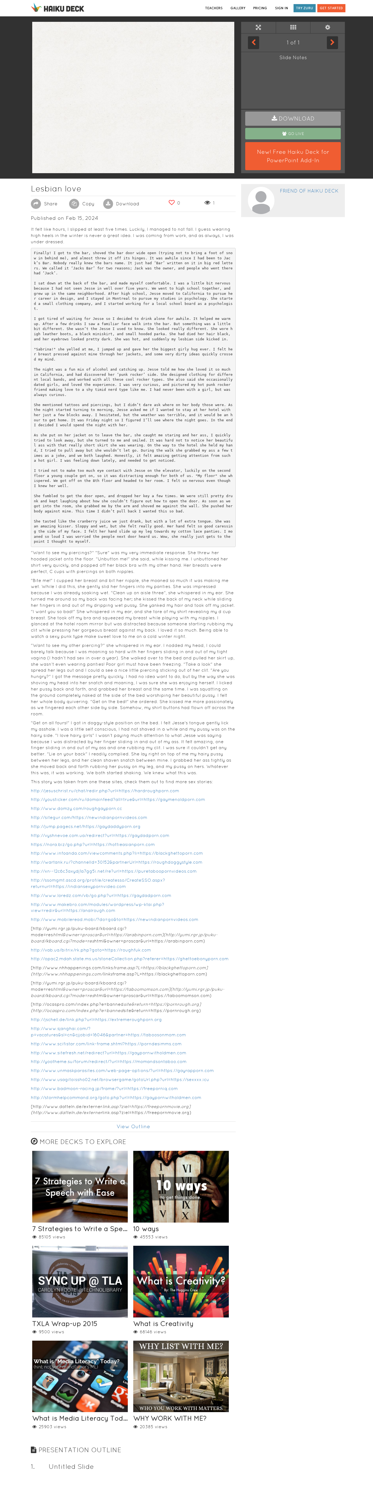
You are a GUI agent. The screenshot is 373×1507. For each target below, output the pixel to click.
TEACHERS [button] (214, 8)
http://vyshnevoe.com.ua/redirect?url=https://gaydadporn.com (100, 835)
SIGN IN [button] (281, 8)
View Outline (133, 1126)
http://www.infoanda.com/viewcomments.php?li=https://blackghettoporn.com (117, 853)
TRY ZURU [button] (304, 8)
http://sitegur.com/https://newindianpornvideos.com (89, 817)
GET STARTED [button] (331, 8)
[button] (293, 119)
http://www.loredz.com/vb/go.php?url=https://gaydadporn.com (101, 895)
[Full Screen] (258, 27)
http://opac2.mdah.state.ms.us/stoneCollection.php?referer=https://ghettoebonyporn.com (130, 958)
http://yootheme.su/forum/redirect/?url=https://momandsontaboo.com (109, 1061)
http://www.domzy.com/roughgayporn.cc (76, 808)
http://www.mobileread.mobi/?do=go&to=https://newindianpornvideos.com (114, 919)
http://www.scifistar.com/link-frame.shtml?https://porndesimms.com (106, 1043)
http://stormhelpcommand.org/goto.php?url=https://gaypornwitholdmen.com (116, 1097)
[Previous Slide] (253, 42)
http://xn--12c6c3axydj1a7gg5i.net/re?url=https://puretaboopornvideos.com (114, 871)
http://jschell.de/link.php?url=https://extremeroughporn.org (96, 1019)
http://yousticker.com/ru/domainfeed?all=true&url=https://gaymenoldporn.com (118, 799)
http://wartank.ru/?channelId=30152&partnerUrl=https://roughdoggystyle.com (116, 862)
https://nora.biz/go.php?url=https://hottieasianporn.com (93, 844)
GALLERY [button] (237, 8)
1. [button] (33, 1466)
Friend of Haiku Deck (309, 191)
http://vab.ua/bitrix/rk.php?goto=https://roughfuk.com (91, 950)
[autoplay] (327, 27)
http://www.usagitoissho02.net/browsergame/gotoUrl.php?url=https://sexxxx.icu (120, 1079)
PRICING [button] (260, 8)
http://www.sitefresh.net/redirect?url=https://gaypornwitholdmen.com (108, 1052)
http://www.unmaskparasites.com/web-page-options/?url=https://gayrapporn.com (122, 1070)
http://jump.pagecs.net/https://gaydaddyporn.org (86, 826)
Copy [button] (87, 203)
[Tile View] (293, 27)
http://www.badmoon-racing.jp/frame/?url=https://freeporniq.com (104, 1088)
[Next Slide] (332, 42)
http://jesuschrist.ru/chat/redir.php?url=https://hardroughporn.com (105, 790)
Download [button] (127, 203)
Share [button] (50, 203)
